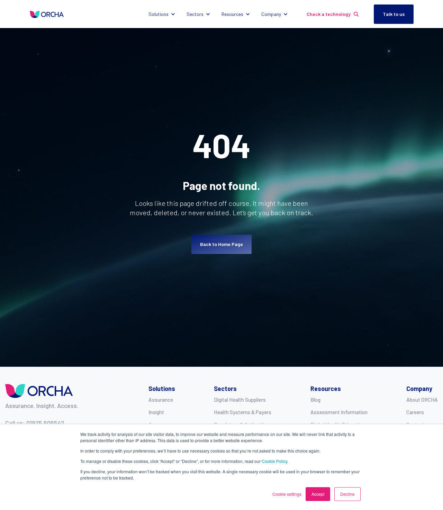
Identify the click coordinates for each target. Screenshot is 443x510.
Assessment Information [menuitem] (339, 412)
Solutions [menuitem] (161, 388)
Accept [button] (317, 494)
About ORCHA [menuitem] (422, 400)
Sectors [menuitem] (225, 388)
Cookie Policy (274, 461)
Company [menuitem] (419, 388)
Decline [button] (347, 494)
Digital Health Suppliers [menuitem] (240, 400)
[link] (46, 14)
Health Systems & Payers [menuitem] (242, 412)
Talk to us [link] (394, 14)
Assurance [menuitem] (160, 400)
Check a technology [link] (329, 14)
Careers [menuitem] (415, 412)
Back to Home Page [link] (221, 244)
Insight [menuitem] (156, 412)
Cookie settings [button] (286, 494)
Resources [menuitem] (325, 388)
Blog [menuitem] (315, 400)
